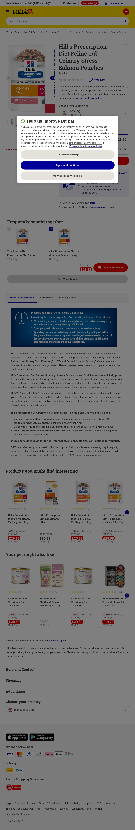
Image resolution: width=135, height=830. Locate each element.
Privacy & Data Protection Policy (85, 146)
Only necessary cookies (67, 175)
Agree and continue (67, 165)
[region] (67, 149)
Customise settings (67, 154)
